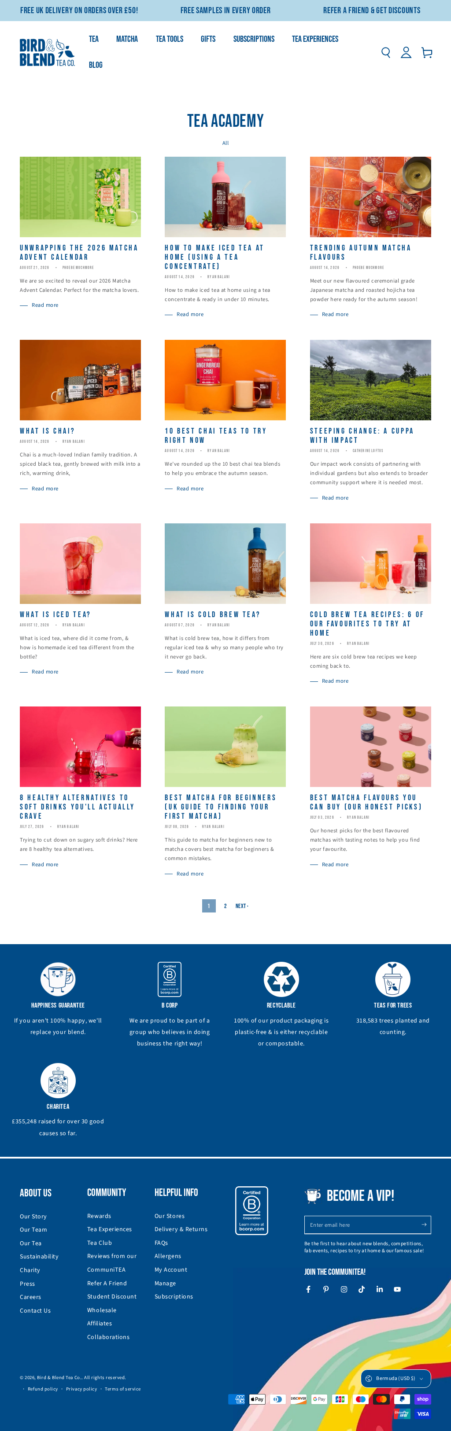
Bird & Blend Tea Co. (59, 1377)
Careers (30, 1297)
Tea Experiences (109, 1229)
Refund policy (43, 1389)
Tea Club (99, 1243)
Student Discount (112, 1296)
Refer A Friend (107, 1283)
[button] (385, 53)
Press (27, 1284)
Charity (30, 1270)
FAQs (161, 1243)
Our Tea (31, 1243)
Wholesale (102, 1310)
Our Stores (170, 1216)
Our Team (33, 1229)
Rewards (99, 1216)
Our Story (33, 1216)
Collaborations (108, 1337)
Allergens (168, 1256)
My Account (171, 1269)
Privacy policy (81, 1389)
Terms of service (123, 1389)
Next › (242, 906)
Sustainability (39, 1256)
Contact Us (35, 1310)
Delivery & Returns (181, 1229)
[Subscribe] (426, 1225)
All (225, 143)
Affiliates (99, 1323)
